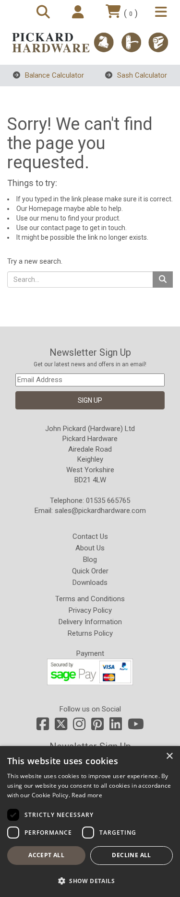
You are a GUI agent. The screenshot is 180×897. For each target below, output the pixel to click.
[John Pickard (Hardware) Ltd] (90, 42)
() (131, 13)
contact (52, 228)
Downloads (90, 582)
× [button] (169, 756)
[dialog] (90, 821)
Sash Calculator (141, 75)
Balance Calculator (53, 75)
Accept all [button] (46, 855)
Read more (87, 795)
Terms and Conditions (90, 598)
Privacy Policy (90, 610)
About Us (90, 548)
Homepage (45, 208)
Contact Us (90, 536)
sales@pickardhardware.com (100, 510)
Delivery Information (90, 621)
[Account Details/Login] (79, 13)
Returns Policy (90, 633)
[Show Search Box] (44, 13)
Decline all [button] (131, 855)
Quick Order (90, 571)
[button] (90, 880)
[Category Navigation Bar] (162, 13)
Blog (90, 559)
